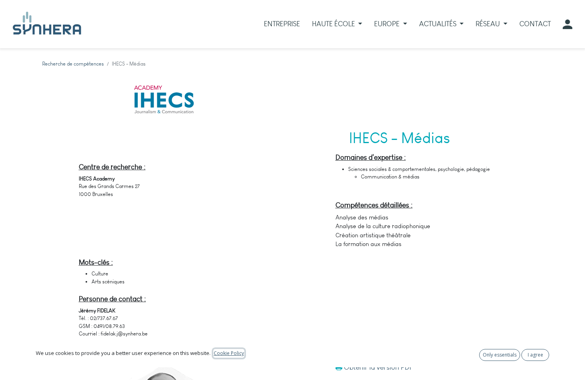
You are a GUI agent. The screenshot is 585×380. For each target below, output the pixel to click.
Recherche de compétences (73, 64)
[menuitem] (282, 24)
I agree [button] (535, 354)
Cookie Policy (229, 353)
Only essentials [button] (500, 354)
